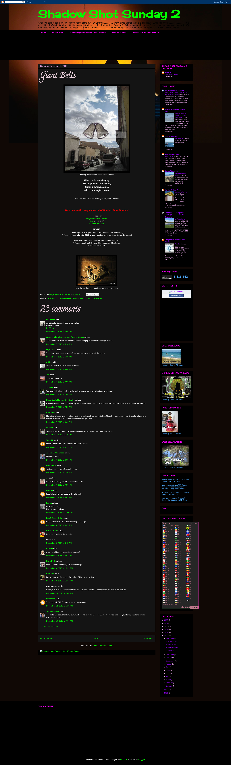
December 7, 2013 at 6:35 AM (59, 357)
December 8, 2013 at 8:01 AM (59, 556)
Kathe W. (50, 573)
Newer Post (46, 638)
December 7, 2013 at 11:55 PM (59, 513)
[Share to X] (92, 294)
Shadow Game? (172, 648)
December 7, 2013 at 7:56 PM (59, 485)
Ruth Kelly (51, 561)
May (168, 673)
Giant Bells (170, 651)
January (169, 686)
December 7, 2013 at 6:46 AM (59, 369)
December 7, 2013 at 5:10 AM (59, 344)
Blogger (141, 759)
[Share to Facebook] (95, 294)
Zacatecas (97, 298)
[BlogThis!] (90, 294)
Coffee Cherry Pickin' (171, 74)
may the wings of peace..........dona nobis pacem (180, 115)
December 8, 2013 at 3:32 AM (59, 525)
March (168, 680)
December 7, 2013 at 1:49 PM (59, 435)
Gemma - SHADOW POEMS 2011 (146, 32)
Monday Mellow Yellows (173, 190)
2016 (166, 626)
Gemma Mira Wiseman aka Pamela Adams (65, 337)
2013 (166, 636)
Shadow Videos (119, 32)
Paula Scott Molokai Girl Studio (60, 400)
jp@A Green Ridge (54, 518)
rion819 (123, 759)
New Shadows (171, 641)
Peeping (178, 244)
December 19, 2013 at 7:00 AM (59, 621)
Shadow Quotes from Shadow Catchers (88, 32)
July (168, 667)
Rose (91, 221)
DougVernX (51, 465)
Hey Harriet (169, 73)
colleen (49, 428)
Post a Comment (51, 626)
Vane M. (49, 440)
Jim (47, 375)
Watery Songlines (171, 136)
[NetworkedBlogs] (176, 292)
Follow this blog (176, 295)
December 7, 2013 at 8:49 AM (59, 422)
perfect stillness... (181, 219)
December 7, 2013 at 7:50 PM (59, 472)
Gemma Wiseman (96, 224)
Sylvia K (50, 387)
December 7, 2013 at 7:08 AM (59, 394)
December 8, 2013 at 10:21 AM (59, 568)
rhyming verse (65, 298)
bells (49, 298)
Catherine (50, 412)
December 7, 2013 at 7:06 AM (59, 382)
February (169, 683)
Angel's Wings (171, 644)
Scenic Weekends (171, 171)
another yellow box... (181, 192)
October (169, 658)
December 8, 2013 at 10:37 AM (59, 581)
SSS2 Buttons (58, 32)
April (168, 676)
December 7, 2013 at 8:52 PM (59, 497)
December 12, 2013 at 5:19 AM (59, 606)
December (170, 639)
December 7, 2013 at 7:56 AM (59, 407)
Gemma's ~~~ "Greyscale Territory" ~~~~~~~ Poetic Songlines (174, 215)
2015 (166, 630)
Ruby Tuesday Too (172, 154)
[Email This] (87, 294)
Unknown (50, 599)
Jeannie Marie (52, 611)
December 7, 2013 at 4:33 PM (59, 460)
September (170, 661)
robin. (49, 362)
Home (43, 32)
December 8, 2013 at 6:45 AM (59, 543)
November (170, 655)
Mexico (55, 298)
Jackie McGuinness (55, 453)
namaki (49, 548)
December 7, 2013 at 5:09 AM (59, 332)
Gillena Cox (51, 531)
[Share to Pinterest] (97, 294)
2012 (166, 690)
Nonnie (49, 490)
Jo (47, 478)
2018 (166, 620)
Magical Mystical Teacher (96, 218)
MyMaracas (51, 350)
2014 (166, 633)
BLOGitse (50, 319)
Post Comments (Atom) (103, 646)
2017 (166, 623)
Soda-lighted (169, 156)
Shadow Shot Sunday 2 (109, 13)
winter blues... (179, 138)
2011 (166, 693)
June (168, 670)
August (169, 664)
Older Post (148, 638)
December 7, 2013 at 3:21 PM (59, 447)
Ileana (49, 503)
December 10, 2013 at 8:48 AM (59, 593)
